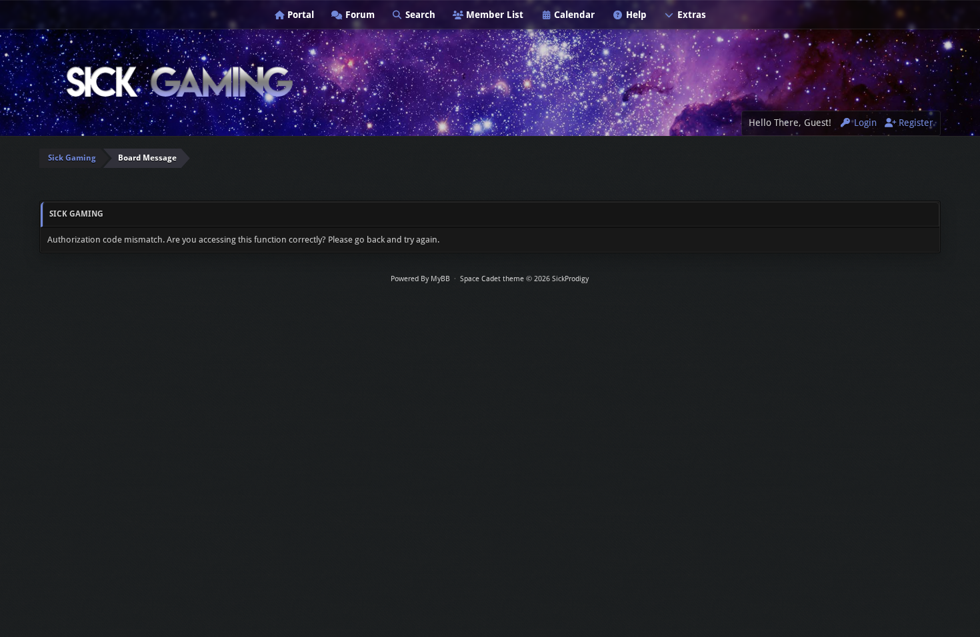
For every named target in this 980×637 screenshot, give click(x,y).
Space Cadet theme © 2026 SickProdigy (524, 279)
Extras (690, 14)
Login (864, 122)
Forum (359, 14)
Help (635, 14)
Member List (493, 14)
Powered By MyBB (420, 279)
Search (419, 14)
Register (914, 122)
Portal (299, 14)
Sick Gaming (72, 158)
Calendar (573, 14)
